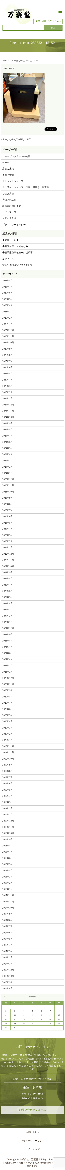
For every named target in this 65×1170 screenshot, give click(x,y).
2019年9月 (7, 765)
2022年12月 (8, 554)
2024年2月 (7, 467)
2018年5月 (7, 864)
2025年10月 (8, 342)
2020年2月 (7, 734)
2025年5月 (7, 373)
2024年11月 (8, 411)
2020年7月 (7, 703)
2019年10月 (8, 759)
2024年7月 (7, 436)
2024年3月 (7, 460)
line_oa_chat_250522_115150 (17, 139)
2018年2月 (7, 883)
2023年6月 (7, 516)
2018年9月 (7, 839)
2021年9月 (7, 634)
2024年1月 (7, 473)
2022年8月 (7, 578)
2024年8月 (7, 429)
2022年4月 (7, 603)
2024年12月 (8, 404)
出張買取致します (11, 206)
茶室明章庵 (8, 175)
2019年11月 (8, 752)
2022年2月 (7, 616)
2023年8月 (7, 504)
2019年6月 (7, 783)
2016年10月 (8, 976)
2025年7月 (7, 361)
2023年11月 (8, 485)
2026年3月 (7, 311)
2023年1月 (7, 547)
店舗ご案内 (8, 168)
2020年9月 (7, 690)
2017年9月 (7, 914)
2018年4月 (7, 870)
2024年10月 (8, 417)
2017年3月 (7, 951)
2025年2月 (7, 392)
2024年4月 (7, 454)
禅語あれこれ (9, 199)
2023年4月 (7, 529)
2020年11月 (8, 684)
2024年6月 (7, 442)
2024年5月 (7, 448)
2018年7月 (7, 852)
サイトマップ (9, 212)
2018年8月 (7, 845)
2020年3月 (7, 728)
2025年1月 (7, 398)
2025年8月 (7, 355)
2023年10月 (8, 491)
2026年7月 (7, 287)
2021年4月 (7, 659)
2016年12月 (8, 970)
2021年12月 (8, 628)
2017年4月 (7, 945)
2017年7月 (7, 926)
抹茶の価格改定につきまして (17, 265)
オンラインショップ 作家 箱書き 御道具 (25, 187)
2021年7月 (7, 647)
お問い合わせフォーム (32, 1109)
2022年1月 (7, 622)
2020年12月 (8, 678)
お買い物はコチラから (47, 21)
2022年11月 (8, 560)
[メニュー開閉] (60, 12)
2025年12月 (8, 330)
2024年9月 (7, 423)
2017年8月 (7, 920)
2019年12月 (8, 746)
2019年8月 (7, 771)
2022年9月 (7, 572)
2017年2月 (7, 957)
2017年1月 (7, 964)
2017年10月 (8, 908)
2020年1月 (7, 740)
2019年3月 (7, 802)
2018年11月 (8, 827)
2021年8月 (7, 640)
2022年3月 (7, 609)
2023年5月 (7, 523)
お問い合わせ (9, 218)
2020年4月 (7, 721)
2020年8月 (7, 696)
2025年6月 (7, 367)
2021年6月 (7, 653)
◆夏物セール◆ (10, 240)
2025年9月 (7, 349)
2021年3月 (7, 665)
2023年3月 (7, 535)
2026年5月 (7, 299)
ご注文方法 (8, 193)
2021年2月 (7, 672)
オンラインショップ (12, 181)
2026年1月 (7, 324)
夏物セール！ (9, 259)
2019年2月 (7, 808)
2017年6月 (7, 932)
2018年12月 (8, 821)
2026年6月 (7, 293)
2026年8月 (7, 280)
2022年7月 (7, 585)
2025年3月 (7, 386)
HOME (6, 60)
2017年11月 (8, 901)
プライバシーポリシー (14, 224)
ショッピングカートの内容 (16, 156)
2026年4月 (7, 305)
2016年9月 (7, 982)
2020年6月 (7, 709)
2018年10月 (8, 833)
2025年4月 (7, 380)
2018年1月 (7, 889)
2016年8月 (7, 988)
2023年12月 (8, 479)
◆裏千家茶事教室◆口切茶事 (17, 252)
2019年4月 (7, 796)
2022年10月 (8, 566)
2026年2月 (7, 318)
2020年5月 (7, 715)
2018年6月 (7, 858)
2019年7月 (7, 777)
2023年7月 (7, 510)
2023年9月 (7, 498)
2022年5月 (7, 597)
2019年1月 (7, 814)
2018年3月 (7, 877)
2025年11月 (8, 336)
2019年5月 (7, 790)
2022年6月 (7, 591)
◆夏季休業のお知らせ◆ (15, 246)
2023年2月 (7, 541)
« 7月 (5, 997)
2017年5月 (7, 939)
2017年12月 (8, 895)
